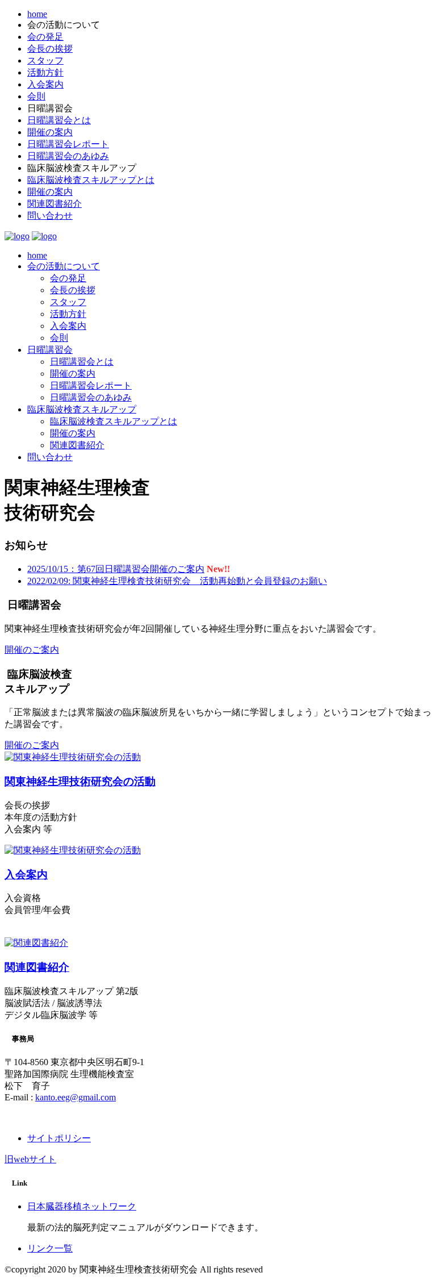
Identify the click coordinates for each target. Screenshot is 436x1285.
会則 (36, 96)
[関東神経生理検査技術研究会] (17, 236)
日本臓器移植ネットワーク (81, 1206)
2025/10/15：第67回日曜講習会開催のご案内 (115, 569)
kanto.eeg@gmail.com (75, 1097)
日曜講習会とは (59, 120)
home (37, 14)
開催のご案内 (32, 649)
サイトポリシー (59, 1138)
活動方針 (45, 72)
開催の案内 (50, 132)
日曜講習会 (50, 349)
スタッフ (45, 60)
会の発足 (45, 36)
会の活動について (63, 266)
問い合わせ (50, 215)
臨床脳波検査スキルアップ (81, 409)
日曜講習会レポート (68, 144)
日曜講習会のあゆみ (68, 156)
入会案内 (45, 84)
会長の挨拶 (50, 48)
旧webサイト (30, 1159)
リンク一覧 (50, 1248)
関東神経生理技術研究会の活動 (80, 781)
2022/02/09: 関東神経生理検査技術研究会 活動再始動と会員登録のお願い (177, 581)
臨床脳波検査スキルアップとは (90, 180)
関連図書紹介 (54, 203)
